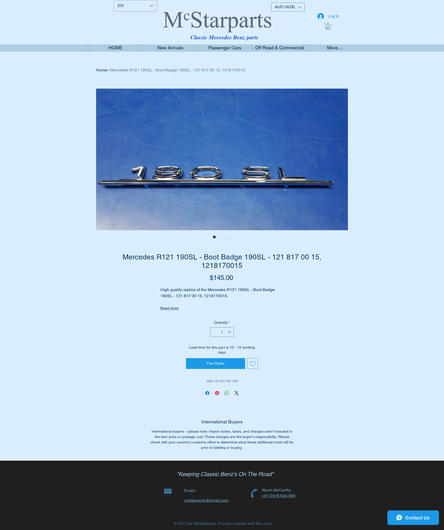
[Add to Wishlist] (252, 363)
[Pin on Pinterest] (217, 393)
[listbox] (288, 7)
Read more (169, 308)
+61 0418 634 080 (278, 495)
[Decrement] (214, 332)
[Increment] (230, 332)
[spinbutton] (222, 332)
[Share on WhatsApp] (227, 393)
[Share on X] (237, 393)
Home (101, 70)
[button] (288, 7)
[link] (328, 26)
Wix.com (263, 523)
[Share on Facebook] (207, 393)
